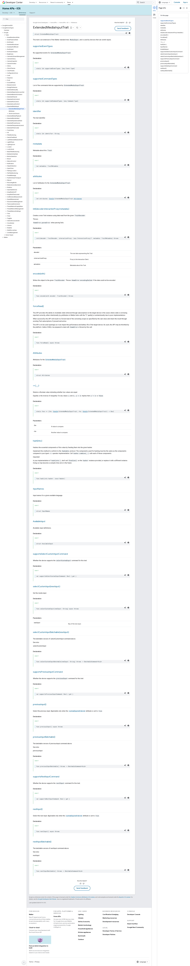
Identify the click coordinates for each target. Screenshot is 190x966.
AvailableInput (39, 521)
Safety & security (84, 921)
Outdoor (81, 939)
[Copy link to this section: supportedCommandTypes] (59, 79)
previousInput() (39, 704)
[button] (13, 25)
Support (32, 13)
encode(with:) (39, 273)
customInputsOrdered (77, 711)
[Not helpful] (129, 22)
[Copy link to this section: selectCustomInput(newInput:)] (62, 586)
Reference (22, 13)
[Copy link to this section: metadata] (44, 144)
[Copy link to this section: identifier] (43, 111)
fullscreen (183, 8)
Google (51, 199)
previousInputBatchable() (44, 737)
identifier (37, 111)
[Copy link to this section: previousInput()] (48, 704)
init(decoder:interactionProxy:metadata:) (51, 209)
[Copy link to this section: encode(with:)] (47, 274)
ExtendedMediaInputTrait (55, 360)
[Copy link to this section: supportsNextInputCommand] (61, 777)
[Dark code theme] (129, 33)
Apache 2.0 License (124, 897)
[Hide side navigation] (24, 962)
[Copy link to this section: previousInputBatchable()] (57, 737)
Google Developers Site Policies (47, 899)
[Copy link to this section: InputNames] (46, 489)
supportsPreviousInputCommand (48, 672)
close (187, 8)
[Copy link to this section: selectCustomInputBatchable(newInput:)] (71, 632)
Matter (31, 914)
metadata (37, 144)
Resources (42, 2)
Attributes (78, 199)
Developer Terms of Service (112, 931)
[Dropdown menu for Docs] (73, 2)
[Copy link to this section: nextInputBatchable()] (53, 842)
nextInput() (37, 809)
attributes (37, 176)
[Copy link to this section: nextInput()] (44, 809)
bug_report (180, 8)
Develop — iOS (7, 13)
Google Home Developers (40, 22)
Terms (31, 962)
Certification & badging (110, 914)
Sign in (185, 2)
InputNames (38, 489)
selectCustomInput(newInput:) (46, 586)
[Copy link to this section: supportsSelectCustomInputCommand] (70, 554)
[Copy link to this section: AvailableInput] (47, 521)
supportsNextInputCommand (46, 776)
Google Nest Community (135, 927)
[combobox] (146, 2)
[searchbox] (13, 19)
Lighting (81, 914)
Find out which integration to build (38, 947)
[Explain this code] (126, 33)
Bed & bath (81, 936)
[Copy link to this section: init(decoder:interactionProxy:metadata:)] (71, 209)
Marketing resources (110, 918)
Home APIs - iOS (11, 8)
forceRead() (38, 306)
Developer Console (133, 914)
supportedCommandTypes (45, 79)
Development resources (111, 921)
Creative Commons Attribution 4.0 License (83, 897)
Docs (69, 2)
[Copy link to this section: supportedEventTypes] (55, 46)
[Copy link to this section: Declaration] (43, 58)
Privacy (37, 962)
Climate (80, 918)
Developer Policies (109, 934)
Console (177, 2)
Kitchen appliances (84, 932)
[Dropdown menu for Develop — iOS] (14, 12)
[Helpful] (126, 22)
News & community (56, 2)
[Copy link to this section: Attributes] (44, 353)
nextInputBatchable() (42, 842)
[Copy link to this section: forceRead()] (46, 306)
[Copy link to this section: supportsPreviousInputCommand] (64, 672)
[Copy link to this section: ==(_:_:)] (41, 386)
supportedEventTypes (43, 46)
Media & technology (84, 925)
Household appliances (85, 929)
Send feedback (123, 28)
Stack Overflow (132, 924)
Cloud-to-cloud (34, 927)
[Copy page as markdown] (77, 27)
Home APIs (53, 22)
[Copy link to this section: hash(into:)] (44, 441)
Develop (32, 2)
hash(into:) (37, 441)
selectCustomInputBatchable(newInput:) (51, 632)
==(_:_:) (36, 385)
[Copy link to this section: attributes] (44, 176)
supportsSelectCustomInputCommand (50, 554)
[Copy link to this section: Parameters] (43, 248)
